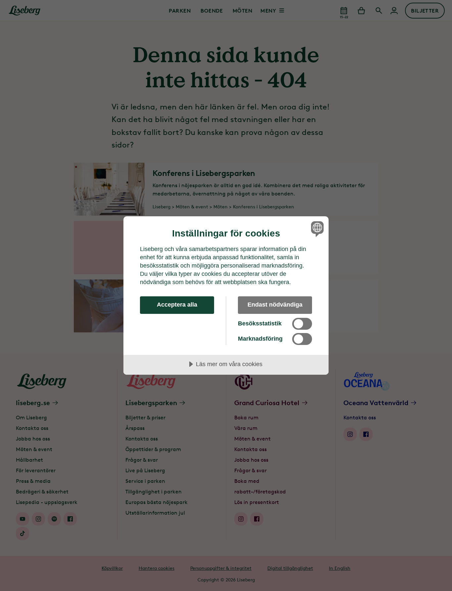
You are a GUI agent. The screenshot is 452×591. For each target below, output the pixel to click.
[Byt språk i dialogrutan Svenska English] (316, 228)
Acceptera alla (177, 304)
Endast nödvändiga (275, 304)
